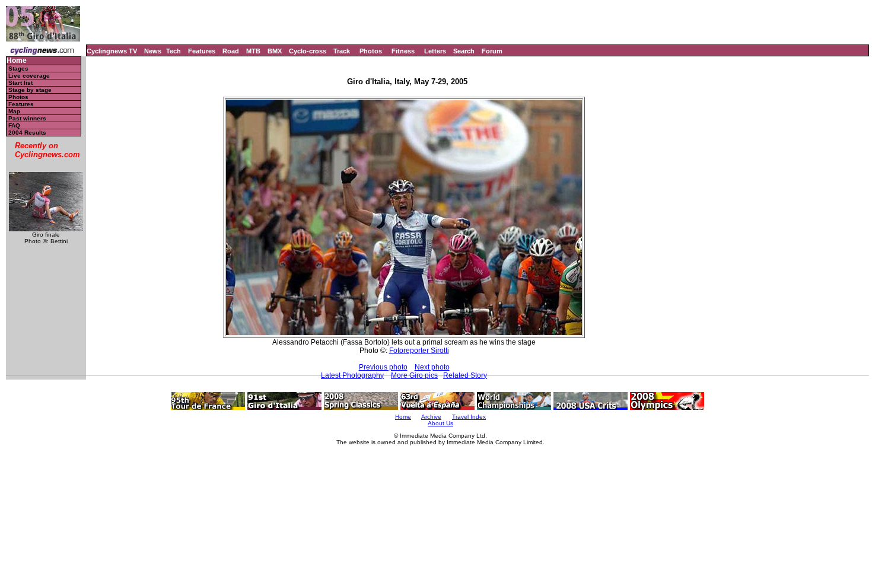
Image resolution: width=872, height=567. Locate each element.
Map (14, 111)
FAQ (14, 125)
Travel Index (469, 416)
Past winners (27, 118)
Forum (492, 51)
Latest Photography (352, 375)
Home (17, 61)
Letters (435, 51)
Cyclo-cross (307, 51)
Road (230, 51)
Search (464, 51)
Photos (370, 51)
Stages (18, 68)
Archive (431, 416)
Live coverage (29, 75)
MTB (253, 51)
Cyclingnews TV (112, 51)
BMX (275, 51)
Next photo (432, 367)
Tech (173, 51)
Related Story (465, 375)
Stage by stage (30, 90)
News (152, 51)
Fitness (403, 51)
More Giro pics (414, 375)
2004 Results (27, 132)
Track (341, 51)
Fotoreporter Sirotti (419, 350)
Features (201, 51)
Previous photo (383, 367)
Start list (20, 82)
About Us (440, 423)
